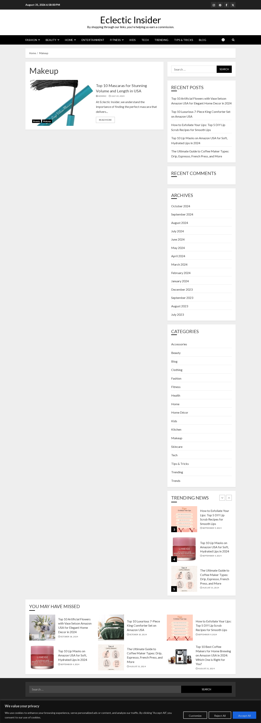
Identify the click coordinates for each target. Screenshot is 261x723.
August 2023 (179, 306)
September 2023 (182, 297)
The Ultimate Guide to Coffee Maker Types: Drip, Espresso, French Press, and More (145, 655)
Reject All (220, 715)
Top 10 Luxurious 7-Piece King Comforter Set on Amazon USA (143, 625)
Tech (145, 39)
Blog (202, 39)
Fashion (31, 39)
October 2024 (180, 206)
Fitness (115, 39)
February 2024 (180, 273)
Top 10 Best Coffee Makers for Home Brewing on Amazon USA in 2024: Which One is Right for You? (213, 655)
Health (175, 395)
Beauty (51, 39)
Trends (175, 480)
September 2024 (182, 214)
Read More (105, 119)
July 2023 (177, 314)
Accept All (244, 715)
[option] (201, 521)
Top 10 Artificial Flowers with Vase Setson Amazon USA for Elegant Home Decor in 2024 (75, 625)
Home (69, 39)
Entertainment (93, 39)
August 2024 (179, 222)
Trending (161, 39)
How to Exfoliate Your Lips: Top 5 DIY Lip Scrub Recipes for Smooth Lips (213, 625)
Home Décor (179, 412)
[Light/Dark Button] (225, 40)
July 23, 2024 (118, 96)
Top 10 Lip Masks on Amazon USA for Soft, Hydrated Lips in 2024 (214, 547)
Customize (195, 715)
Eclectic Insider (130, 19)
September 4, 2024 (212, 556)
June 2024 (178, 239)
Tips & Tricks (183, 39)
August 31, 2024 (211, 587)
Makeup (47, 121)
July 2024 (177, 231)
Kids (132, 39)
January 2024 (180, 281)
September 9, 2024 (212, 528)
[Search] (233, 40)
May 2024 (178, 248)
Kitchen (176, 429)
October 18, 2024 (69, 636)
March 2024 (179, 264)
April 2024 (178, 256)
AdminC (102, 96)
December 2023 (182, 289)
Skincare (176, 446)
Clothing (176, 370)
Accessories (179, 344)
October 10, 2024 (138, 634)
